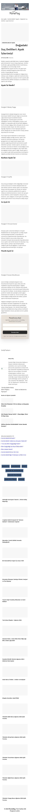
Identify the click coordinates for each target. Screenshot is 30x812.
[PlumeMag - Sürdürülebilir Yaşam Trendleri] (15, 13)
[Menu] (3, 13)
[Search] (27, 12)
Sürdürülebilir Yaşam (8, 42)
